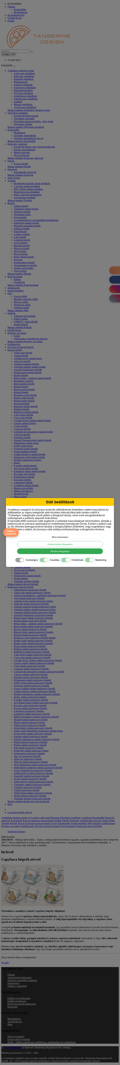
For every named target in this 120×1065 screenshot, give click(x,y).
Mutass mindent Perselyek (20, 175)
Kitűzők (11, 313)
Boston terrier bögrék (24, 400)
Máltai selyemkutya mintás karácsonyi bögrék (36, 716)
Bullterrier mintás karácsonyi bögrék (32, 652)
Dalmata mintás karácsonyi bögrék (31, 677)
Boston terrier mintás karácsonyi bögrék (33, 643)
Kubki (17, 336)
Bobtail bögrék (21, 392)
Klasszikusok (20, 231)
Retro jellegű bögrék (24, 257)
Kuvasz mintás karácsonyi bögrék (30, 708)
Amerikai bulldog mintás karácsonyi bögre (35, 609)
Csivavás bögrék (22, 434)
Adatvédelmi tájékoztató (19, 977)
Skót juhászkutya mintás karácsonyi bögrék (35, 764)
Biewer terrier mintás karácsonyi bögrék (33, 632)
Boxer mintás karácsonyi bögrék (30, 646)
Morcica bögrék (21, 248)
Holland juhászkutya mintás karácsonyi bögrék (37, 694)
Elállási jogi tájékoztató (19, 998)
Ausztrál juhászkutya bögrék (28, 369)
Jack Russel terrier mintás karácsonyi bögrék (36, 702)
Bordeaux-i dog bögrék (25, 395)
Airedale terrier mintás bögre (28, 358)
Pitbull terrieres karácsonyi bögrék (30, 742)
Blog (10, 804)
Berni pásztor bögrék (24, 383)
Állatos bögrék (21, 206)
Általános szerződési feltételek (22, 980)
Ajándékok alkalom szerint (21, 70)
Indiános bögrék (22, 228)
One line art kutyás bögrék (21, 347)
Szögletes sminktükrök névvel (28, 138)
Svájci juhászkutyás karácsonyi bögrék (33, 770)
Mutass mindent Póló (18, 310)
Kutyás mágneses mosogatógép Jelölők (42, 820)
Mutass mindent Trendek (20, 200)
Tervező (97, 820)
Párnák (11, 161)
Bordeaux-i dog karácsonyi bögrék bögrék (34, 637)
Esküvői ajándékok (23, 84)
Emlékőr (18, 101)
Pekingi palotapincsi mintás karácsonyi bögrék (36, 739)
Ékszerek (54, 817)
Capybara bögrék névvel (20, 812)
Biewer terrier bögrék (24, 389)
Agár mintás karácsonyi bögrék (29, 598)
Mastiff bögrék (21, 494)
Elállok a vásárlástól (11, 532)
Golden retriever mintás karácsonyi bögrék (35, 691)
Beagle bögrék (21, 375)
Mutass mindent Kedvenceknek (23, 285)
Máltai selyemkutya (23, 491)
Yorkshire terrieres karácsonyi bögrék (32, 798)
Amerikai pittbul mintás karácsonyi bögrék (35, 612)
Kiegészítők (13, 130)
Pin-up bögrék (21, 254)
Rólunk (11, 974)
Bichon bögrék (21, 386)
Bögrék (11, 203)
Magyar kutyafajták (23, 488)
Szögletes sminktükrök (25, 135)
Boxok (21, 823)
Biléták (17, 279)
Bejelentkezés (20, 12)
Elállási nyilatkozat (17, 1001)
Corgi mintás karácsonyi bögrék (29, 666)
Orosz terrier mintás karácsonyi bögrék (33, 733)
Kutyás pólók (20, 296)
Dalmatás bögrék (22, 437)
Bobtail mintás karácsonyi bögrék (30, 635)
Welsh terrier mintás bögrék (27, 575)
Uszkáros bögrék (22, 567)
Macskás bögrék (22, 245)
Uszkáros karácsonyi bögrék (28, 787)
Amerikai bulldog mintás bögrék (30, 367)
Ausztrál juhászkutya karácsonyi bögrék (33, 615)
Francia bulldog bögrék (25, 451)
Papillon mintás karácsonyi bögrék (31, 736)
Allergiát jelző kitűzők (25, 316)
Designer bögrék (22, 211)
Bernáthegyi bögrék (23, 381)
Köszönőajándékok (23, 90)
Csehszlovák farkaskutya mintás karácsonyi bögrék (39, 671)
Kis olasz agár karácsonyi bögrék (30, 705)
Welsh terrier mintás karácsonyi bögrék (33, 793)
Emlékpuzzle (14, 344)
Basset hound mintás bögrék (28, 372)
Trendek (12, 180)
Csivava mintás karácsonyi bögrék (31, 674)
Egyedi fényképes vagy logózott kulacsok (34, 146)
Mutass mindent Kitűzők (20, 327)
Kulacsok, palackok (17, 144)
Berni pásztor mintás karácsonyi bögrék (33, 626)
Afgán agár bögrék (23, 352)
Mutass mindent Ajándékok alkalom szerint (29, 110)
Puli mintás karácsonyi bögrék (28, 747)
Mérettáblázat (14, 1019)
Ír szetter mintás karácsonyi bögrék (31, 700)
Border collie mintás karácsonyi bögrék (33, 640)
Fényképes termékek (18, 113)
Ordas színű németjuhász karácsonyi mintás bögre (38, 731)
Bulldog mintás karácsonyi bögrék (31, 649)
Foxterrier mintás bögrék (26, 448)
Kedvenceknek (15, 276)
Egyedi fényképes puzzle (26, 115)
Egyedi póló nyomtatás (19, 1039)
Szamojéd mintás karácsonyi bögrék (31, 776)
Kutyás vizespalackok (24, 149)
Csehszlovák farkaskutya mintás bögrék (33, 431)
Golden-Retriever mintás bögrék (29, 454)
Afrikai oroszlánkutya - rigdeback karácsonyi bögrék (40, 595)
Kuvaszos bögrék (22, 479)
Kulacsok (30, 823)
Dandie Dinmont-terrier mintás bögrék (32, 440)
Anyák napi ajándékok (25, 107)
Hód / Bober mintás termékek (28, 189)
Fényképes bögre (22, 214)
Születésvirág (86, 820)
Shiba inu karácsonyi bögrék (28, 759)
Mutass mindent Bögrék (19, 273)
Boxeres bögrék (21, 403)
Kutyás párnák (21, 163)
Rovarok (18, 259)
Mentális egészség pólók (26, 299)
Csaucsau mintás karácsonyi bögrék (31, 668)
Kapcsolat (12, 1006)
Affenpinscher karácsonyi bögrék (30, 589)
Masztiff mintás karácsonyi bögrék (31, 719)
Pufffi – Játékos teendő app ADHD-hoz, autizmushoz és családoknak (42, 1042)
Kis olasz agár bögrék (24, 474)
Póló (10, 293)
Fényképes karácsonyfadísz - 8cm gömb (33, 121)
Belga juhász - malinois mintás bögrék (32, 378)
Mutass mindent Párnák (19, 166)
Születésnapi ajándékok (25, 96)
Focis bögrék (20, 217)
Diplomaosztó (21, 82)
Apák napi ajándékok (24, 73)
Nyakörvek (19, 282)
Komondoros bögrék (24, 477)
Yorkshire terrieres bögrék (26, 581)
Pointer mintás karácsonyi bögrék (30, 745)
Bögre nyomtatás (16, 1036)
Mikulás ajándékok (23, 104)
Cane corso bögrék (23, 417)
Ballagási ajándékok (24, 79)
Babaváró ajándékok (24, 76)
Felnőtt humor (14, 330)
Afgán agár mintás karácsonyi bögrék (32, 592)
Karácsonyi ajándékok (25, 87)
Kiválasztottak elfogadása (60, 544)
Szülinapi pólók (21, 307)
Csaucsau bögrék (22, 429)
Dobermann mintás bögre (26, 443)
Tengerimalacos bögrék (25, 265)
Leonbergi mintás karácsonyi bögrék (32, 714)
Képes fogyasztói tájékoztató (22, 1004)
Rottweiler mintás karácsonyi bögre (31, 750)
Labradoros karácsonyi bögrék (29, 711)
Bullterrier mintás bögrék (26, 412)
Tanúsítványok (15, 1021)
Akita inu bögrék (22, 361)
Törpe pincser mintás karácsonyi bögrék (33, 781)
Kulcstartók (16, 820)
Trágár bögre (14, 178)
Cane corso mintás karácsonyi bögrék (32, 657)
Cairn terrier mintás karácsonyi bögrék (32, 654)
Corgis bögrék (21, 426)
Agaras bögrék (21, 355)
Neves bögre (20, 251)
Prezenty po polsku (17, 333)
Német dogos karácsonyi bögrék (30, 725)
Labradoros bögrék (23, 482)
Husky (17, 462)
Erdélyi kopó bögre (23, 446)
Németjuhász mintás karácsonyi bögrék (33, 728)
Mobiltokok (19, 132)
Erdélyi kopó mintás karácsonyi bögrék (33, 683)
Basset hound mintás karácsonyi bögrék (33, 618)
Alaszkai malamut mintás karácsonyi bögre (35, 606)
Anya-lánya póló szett (39, 817)
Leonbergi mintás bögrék (26, 485)
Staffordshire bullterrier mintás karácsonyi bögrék (38, 767)
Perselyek (12, 169)
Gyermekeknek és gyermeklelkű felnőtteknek (36, 220)
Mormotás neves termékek (27, 192)
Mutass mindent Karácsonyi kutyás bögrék (29, 801)
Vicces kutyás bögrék (24, 570)
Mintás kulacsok (22, 152)
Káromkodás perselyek (25, 172)
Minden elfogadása (60, 551)
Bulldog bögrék (21, 409)
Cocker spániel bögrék (25, 423)
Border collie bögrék (24, 398)
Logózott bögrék (22, 240)
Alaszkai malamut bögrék (26, 364)
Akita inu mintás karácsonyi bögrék (31, 604)
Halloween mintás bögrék (26, 223)
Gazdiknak (86, 817)
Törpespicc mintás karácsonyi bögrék (32, 784)
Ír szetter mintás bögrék (25, 465)
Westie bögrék (21, 578)
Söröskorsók (14, 288)
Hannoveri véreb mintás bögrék (29, 457)
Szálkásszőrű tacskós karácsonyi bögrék (33, 773)
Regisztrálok (20, 9)
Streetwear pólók (22, 304)
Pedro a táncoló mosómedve (28, 194)
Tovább (5, 962)
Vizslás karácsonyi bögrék (27, 790)
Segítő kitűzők (21, 324)
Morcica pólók (21, 302)
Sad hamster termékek (24, 197)
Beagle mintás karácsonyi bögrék (30, 620)
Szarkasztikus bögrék (24, 262)
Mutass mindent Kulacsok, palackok (25, 158)
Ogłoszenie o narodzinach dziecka (31, 338)
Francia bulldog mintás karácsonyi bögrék (34, 688)
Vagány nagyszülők (23, 268)
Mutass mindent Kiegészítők (21, 141)
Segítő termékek (15, 290)
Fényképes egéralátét (24, 118)
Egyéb (54, 823)
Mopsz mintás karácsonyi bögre (29, 722)
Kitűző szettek (21, 319)
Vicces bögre (20, 271)
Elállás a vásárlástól (17, 986)
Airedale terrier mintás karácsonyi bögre (33, 601)
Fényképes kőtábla (23, 124)
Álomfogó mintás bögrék (26, 209)
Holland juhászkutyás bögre (27, 460)
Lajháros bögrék (22, 234)
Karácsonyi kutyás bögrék (20, 587)
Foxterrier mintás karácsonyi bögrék (31, 685)
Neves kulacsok (21, 155)
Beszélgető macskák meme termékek (32, 183)
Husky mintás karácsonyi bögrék (30, 697)
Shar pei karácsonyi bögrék (27, 756)
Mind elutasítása (60, 537)
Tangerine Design (16, 831)
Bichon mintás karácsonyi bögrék (30, 629)
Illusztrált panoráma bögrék (27, 225)
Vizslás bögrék (21, 573)
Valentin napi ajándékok (26, 99)
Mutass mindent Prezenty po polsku (25, 341)
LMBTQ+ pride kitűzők (26, 321)
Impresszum (13, 983)
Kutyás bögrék (15, 350)
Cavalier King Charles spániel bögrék (32, 420)
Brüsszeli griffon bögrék (26, 406)
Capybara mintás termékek (27, 186)
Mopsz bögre (20, 496)
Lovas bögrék (20, 242)
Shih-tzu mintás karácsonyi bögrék (31, 762)
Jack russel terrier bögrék (26, 468)
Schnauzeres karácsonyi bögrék (29, 753)
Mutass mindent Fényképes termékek (26, 127)
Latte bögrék (20, 237)
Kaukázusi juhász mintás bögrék (30, 471)
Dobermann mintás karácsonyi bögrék (32, 680)
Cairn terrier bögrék (23, 415)
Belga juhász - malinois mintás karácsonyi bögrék (38, 623)
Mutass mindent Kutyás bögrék (23, 584)
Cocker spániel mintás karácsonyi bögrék (34, 663)
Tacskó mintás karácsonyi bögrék (30, 779)
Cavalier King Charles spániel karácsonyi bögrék (38, 660)
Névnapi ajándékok (23, 93)
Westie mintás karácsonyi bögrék (30, 795)
